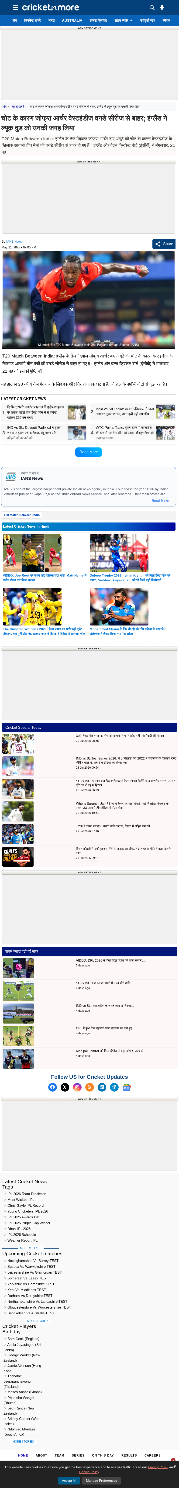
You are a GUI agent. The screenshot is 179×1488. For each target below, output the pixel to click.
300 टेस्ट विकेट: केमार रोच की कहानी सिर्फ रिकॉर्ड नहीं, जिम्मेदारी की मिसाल (120, 736)
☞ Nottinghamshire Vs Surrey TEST (31, 1261)
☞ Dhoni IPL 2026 (17, 1229)
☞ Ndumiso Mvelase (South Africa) (19, 1430)
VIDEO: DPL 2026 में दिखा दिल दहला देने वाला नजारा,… (111, 960)
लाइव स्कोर (124, 20)
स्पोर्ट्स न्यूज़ (147, 20)
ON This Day (103, 1455)
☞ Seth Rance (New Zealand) (18, 1409)
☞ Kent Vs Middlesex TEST (24, 1290)
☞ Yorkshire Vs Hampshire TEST (29, 1284)
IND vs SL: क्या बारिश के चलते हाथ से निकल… (105, 1005)
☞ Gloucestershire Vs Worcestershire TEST (37, 1307)
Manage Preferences (101, 1480)
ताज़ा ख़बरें (18, 106)
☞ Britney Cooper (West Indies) (21, 1419)
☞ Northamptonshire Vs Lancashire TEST (35, 1301)
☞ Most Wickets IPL (18, 1200)
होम (15, 20)
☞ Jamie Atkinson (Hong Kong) (22, 1366)
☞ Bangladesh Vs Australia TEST (28, 1313)
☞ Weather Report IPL (20, 1240)
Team (59, 1455)
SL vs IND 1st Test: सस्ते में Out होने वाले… (104, 983)
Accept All (69, 1480)
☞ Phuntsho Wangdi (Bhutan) (18, 1398)
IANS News (14, 241)
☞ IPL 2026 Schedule (19, 1235)
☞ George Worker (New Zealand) (21, 1355)
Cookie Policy (89, 1472)
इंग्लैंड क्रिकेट (98, 20)
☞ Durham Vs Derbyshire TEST (27, 1296)
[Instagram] (77, 1087)
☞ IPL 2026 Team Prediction (24, 1194)
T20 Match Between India (22, 515)
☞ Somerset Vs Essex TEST (25, 1278)
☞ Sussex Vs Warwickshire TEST (29, 1266)
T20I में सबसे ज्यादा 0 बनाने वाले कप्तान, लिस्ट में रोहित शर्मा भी (113, 826)
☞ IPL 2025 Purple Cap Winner (26, 1223)
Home (23, 1455)
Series (78, 1455)
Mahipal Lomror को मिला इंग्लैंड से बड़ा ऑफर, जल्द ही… (111, 1051)
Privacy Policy (158, 1467)
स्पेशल (167, 20)
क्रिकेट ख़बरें (32, 20)
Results (129, 1455)
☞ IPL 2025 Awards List (21, 1217)
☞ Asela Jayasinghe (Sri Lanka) (22, 1345)
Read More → (162, 500)
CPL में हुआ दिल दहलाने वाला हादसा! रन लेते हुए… (105, 1028)
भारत (51, 20)
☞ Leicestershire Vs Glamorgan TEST (32, 1272)
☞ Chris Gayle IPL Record (23, 1205)
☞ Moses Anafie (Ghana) (22, 1392)
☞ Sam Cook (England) (21, 1339)
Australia (72, 20)
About (41, 1455)
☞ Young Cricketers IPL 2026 (25, 1211)
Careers (153, 1455)
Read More (88, 452)
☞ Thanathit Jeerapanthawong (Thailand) (17, 1376)
